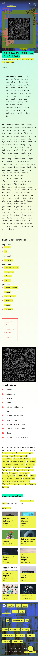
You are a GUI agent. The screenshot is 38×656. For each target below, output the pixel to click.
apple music (10, 287)
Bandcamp (20, 635)
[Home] (3, 4)
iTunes (7, 276)
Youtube (6, 641)
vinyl (7, 247)
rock (12, 62)
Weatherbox (29, 478)
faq (27, 620)
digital (8, 260)
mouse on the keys (23, 467)
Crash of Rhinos (22, 459)
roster (11, 606)
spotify (8, 300)
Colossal (6, 459)
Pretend (13, 473)
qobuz (7, 280)
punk (7, 62)
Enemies (31, 461)
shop (18, 606)
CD (5, 251)
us (4, 620)
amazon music (11, 267)
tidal (7, 305)
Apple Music (8, 635)
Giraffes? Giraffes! (13, 464)
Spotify (25, 629)
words (15, 612)
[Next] (32, 377)
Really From (8, 475)
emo (9, 59)
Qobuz (5, 629)
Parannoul (7, 470)
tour (25, 606)
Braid (5, 456)
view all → (6, 508)
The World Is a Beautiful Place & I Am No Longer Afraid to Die (19, 484)
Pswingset (24, 473)
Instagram (15, 629)
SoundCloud (17, 641)
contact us (18, 620)
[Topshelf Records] (4, 606)
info (22, 612)
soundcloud (10, 296)
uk (8, 620)
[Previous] (6, 377)
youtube (8, 309)
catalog (11, 5)
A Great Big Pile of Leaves (17, 453)
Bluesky (31, 635)
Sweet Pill (22, 475)
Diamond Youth (18, 461)
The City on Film (19, 456)
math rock (25, 59)
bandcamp (9, 272)
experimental (16, 59)
